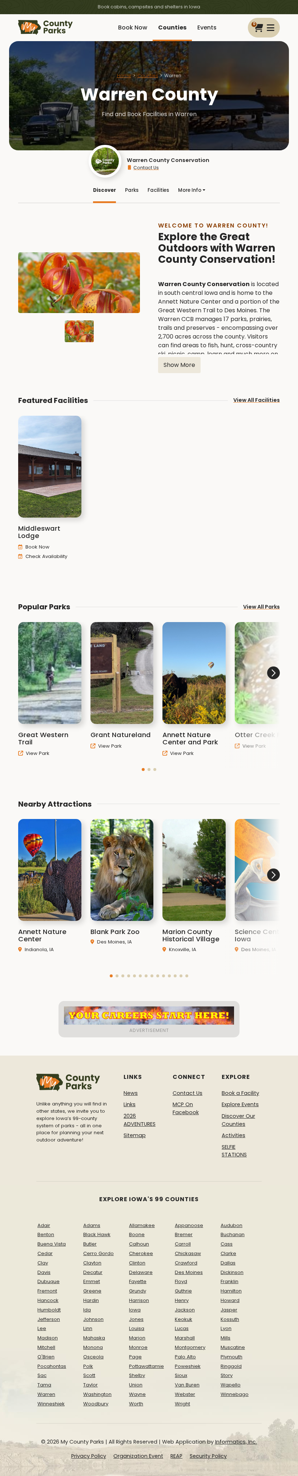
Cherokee (141, 1253)
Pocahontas (51, 1366)
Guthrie (183, 1290)
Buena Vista (51, 1243)
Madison (47, 1337)
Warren (46, 1394)
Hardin (91, 1300)
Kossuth (230, 1319)
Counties (172, 27)
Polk (88, 1366)
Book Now (132, 27)
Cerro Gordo (98, 1253)
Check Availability (45, 556)
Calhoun (139, 1243)
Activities (233, 1135)
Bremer (184, 1234)
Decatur (92, 1272)
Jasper (229, 1309)
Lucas (182, 1328)
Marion (137, 1337)
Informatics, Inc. (236, 1441)
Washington (97, 1394)
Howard (230, 1300)
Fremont (47, 1290)
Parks (131, 190)
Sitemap (135, 1135)
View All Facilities (256, 400)
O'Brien (46, 1356)
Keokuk (183, 1319)
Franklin (229, 1281)
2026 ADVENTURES (140, 1120)
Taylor (90, 1384)
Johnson (93, 1319)
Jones (136, 1319)
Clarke (228, 1253)
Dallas (228, 1262)
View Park (36, 753)
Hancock (48, 1300)
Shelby (137, 1375)
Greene (92, 1290)
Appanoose (189, 1225)
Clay (42, 1262)
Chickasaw (188, 1253)
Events (207, 27)
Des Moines (189, 1272)
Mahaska (94, 1337)
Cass (227, 1243)
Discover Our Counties (238, 1120)
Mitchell (46, 1347)
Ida (87, 1309)
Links (130, 1104)
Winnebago (235, 1394)
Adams (91, 1225)
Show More (179, 365)
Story (227, 1375)
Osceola (93, 1356)
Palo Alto (185, 1356)
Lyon (226, 1328)
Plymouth (231, 1356)
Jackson (185, 1309)
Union (135, 1384)
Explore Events (240, 1104)
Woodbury (95, 1403)
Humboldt (49, 1309)
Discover (104, 190)
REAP (176, 1456)
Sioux (181, 1375)
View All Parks (261, 606)
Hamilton (231, 1290)
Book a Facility (240, 1093)
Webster (185, 1394)
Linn (87, 1328)
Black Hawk (96, 1234)
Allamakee (142, 1225)
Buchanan (233, 1234)
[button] (143, 769)
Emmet (91, 1281)
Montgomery (190, 1347)
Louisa (136, 1328)
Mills (225, 1337)
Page (135, 1356)
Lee (41, 1328)
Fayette (137, 1281)
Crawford (186, 1262)
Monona (93, 1347)
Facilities (158, 190)
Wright (182, 1403)
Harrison (139, 1300)
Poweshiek (188, 1366)
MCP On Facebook (186, 1108)
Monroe (138, 1347)
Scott (89, 1375)
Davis (44, 1272)
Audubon (231, 1225)
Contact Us (146, 168)
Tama (44, 1384)
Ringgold (231, 1366)
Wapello (231, 1384)
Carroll (183, 1243)
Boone (137, 1234)
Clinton (137, 1262)
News (131, 1093)
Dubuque (48, 1281)
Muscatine (233, 1347)
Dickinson (232, 1272)
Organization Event (138, 1456)
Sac (42, 1375)
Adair (43, 1225)
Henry (182, 1300)
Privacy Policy (88, 1456)
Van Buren (187, 1384)
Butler (90, 1243)
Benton (45, 1234)
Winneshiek (51, 1403)
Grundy (137, 1290)
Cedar (45, 1253)
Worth (136, 1403)
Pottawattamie (146, 1366)
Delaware (141, 1272)
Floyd (181, 1281)
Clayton (92, 1262)
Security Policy (208, 1456)
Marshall (185, 1337)
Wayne (137, 1394)
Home (124, 75)
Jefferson (48, 1319)
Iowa (135, 1309)
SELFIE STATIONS (234, 1151)
